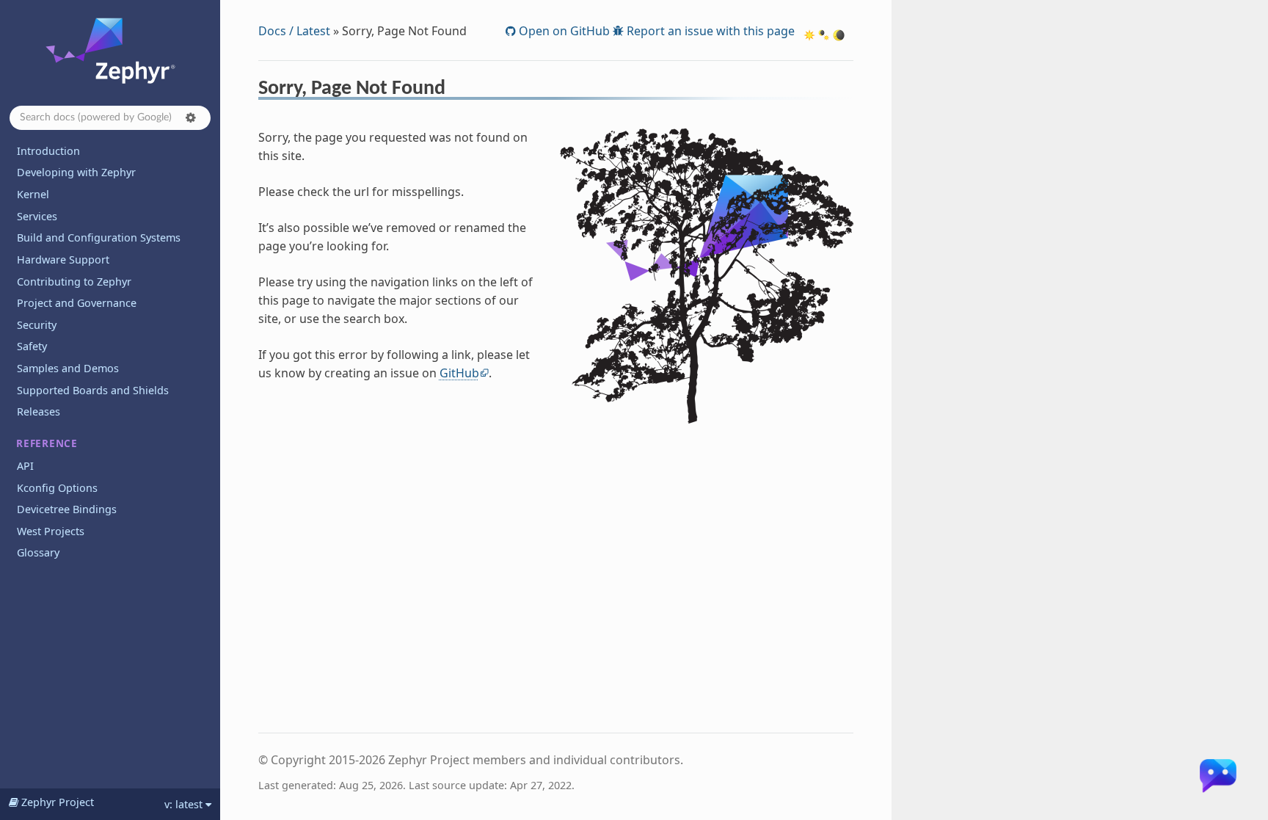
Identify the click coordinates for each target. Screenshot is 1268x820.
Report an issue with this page (709, 31)
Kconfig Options (57, 488)
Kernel (33, 194)
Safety (32, 346)
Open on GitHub (563, 31)
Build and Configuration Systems (99, 237)
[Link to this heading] (455, 90)
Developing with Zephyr (76, 172)
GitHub (459, 373)
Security (37, 325)
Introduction (48, 151)
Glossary (38, 552)
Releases (38, 411)
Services (37, 216)
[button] (190, 117)
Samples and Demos (68, 368)
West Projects (50, 531)
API (25, 466)
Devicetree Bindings (67, 509)
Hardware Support (63, 259)
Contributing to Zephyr (74, 282)
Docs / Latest (294, 31)
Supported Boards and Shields (93, 390)
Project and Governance (76, 303)
